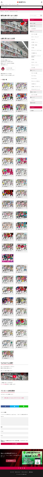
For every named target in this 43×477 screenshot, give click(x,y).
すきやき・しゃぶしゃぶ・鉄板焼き (36, 56)
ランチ (34, 39)
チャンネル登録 (4, 384)
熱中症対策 (33, 102)
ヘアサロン (34, 75)
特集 (17, 4)
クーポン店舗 (35, 34)
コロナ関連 (33, 23)
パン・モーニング (35, 36)
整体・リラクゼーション (37, 86)
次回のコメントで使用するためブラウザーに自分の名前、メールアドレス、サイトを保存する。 (14, 441)
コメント (2, 416)
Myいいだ (24, 474)
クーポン (6, 4)
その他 (34, 67)
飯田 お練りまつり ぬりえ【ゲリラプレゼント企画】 (14, 397)
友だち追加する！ (11, 460)
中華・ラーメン (35, 42)
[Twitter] (14, 406)
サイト (2, 435)
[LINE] (23, 406)
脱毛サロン (34, 83)
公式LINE (2, 4)
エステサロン (35, 78)
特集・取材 (6, 11)
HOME (3, 11)
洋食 (33, 47)
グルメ (10, 4)
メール (2, 431)
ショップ (33, 97)
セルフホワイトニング (36, 89)
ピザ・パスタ (35, 62)
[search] (41, 7)
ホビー (34, 100)
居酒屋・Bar (35, 53)
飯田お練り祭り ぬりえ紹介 (14, 11)
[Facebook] (5, 406)
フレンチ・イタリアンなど (37, 50)
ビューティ (14, 4)
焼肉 (33, 59)
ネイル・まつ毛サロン (36, 81)
